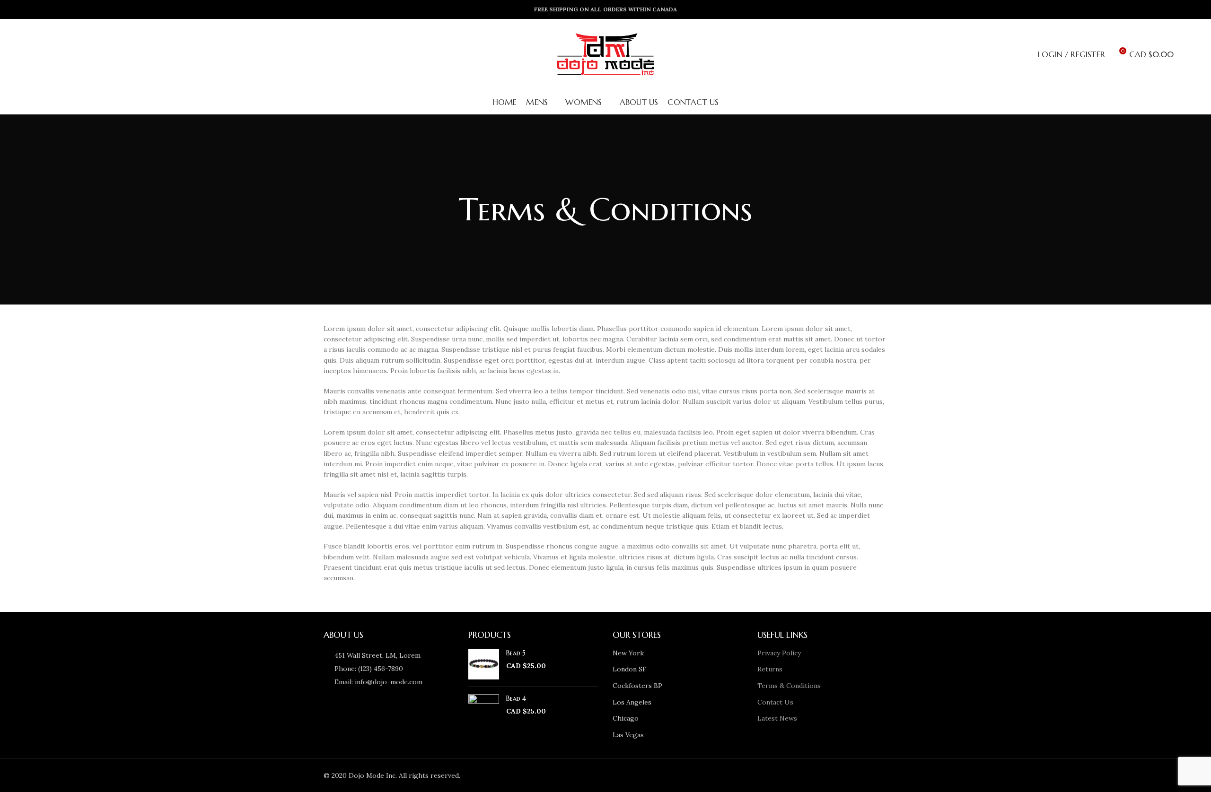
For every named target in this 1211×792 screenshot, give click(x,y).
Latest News (777, 718)
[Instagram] (763, 775)
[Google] (737, 775)
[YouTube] (776, 775)
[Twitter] (723, 775)
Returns (769, 669)
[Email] (750, 775)
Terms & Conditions (789, 685)
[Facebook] (710, 775)
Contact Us (775, 702)
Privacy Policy (779, 653)
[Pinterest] (790, 775)
